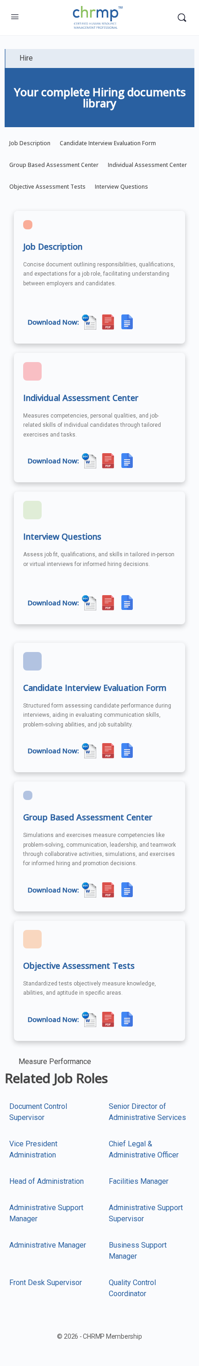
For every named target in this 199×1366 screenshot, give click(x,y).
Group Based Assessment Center (54, 165)
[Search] (181, 17)
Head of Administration (46, 1181)
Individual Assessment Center (147, 165)
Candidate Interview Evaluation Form (108, 143)
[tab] (99, 58)
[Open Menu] (14, 17)
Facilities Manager (138, 1181)
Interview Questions (121, 187)
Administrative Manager (47, 1245)
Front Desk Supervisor (45, 1282)
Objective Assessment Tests (47, 187)
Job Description (29, 143)
